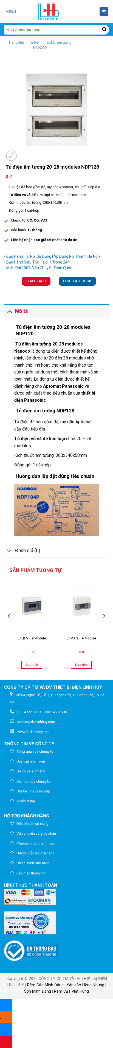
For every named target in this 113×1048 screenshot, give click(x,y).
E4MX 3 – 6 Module (81, 638)
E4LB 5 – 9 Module (32, 638)
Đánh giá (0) (27, 550)
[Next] (103, 627)
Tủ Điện (34, 42)
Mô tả (21, 311)
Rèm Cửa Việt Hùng (71, 991)
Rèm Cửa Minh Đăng (45, 985)
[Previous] (9, 627)
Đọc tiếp (32, 665)
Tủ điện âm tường (33, 344)
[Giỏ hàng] (104, 11)
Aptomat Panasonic (63, 386)
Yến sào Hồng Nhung (85, 985)
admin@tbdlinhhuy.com (36, 722)
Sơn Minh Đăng (37, 991)
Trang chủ (16, 42)
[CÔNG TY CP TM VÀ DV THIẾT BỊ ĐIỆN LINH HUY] (48, 11)
